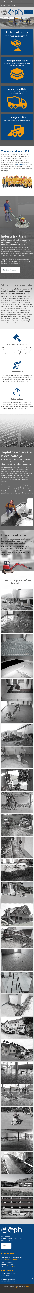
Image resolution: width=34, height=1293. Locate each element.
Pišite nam (6, 1246)
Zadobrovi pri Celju (22, 164)
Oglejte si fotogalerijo (10, 270)
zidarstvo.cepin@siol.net (12, 1266)
